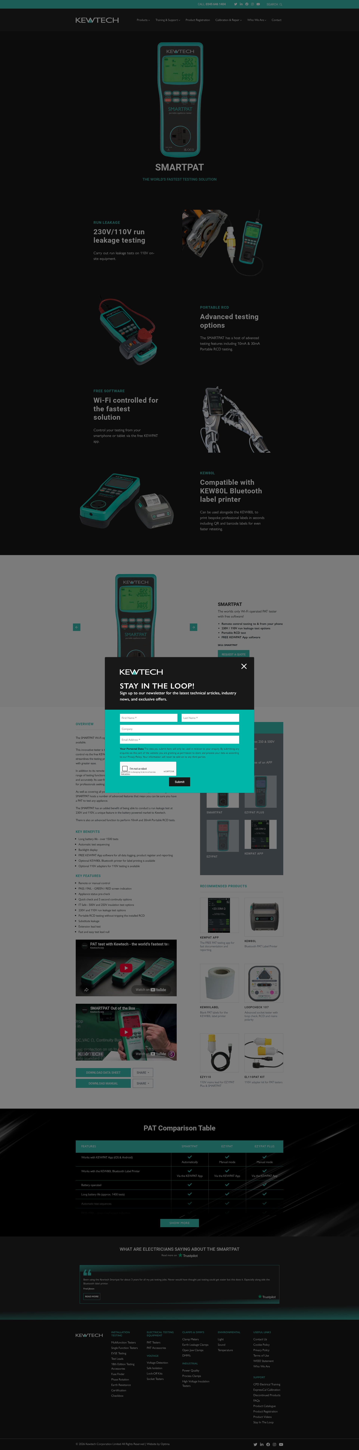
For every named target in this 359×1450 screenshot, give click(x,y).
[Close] (244, 666)
